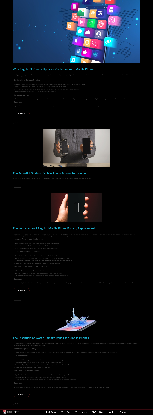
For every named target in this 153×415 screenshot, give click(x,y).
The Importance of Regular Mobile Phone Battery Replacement (54, 228)
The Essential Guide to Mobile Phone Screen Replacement (51, 173)
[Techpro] (11, 412)
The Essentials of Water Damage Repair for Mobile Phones (51, 337)
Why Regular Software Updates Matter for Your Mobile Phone (53, 69)
